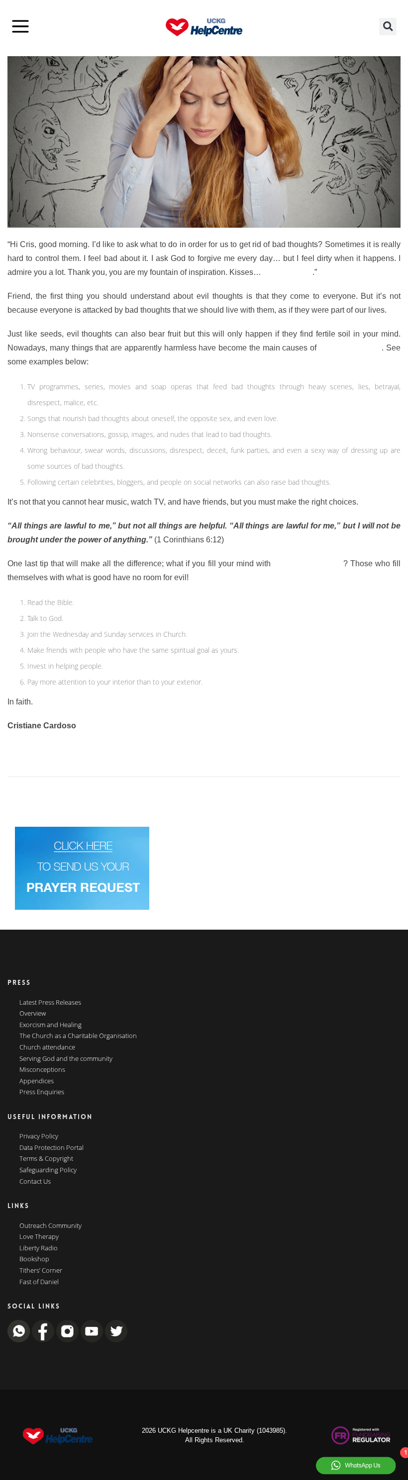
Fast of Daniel (39, 1282)
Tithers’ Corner (40, 1271)
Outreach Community (50, 1226)
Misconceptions (42, 1070)
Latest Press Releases (50, 1003)
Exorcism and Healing (50, 1025)
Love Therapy (39, 1237)
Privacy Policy (38, 1136)
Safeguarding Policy (48, 1170)
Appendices (36, 1081)
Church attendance (47, 1047)
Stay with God (287, 272)
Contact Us (35, 1182)
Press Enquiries (41, 1092)
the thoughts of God (308, 563)
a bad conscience (350, 348)
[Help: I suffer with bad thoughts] (204, 142)
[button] (388, 26)
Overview (32, 1014)
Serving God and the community (65, 1059)
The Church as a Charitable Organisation (78, 1036)
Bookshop (34, 1259)
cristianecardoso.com (45, 739)
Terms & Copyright (46, 1159)
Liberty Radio (38, 1248)
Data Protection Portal (51, 1148)
